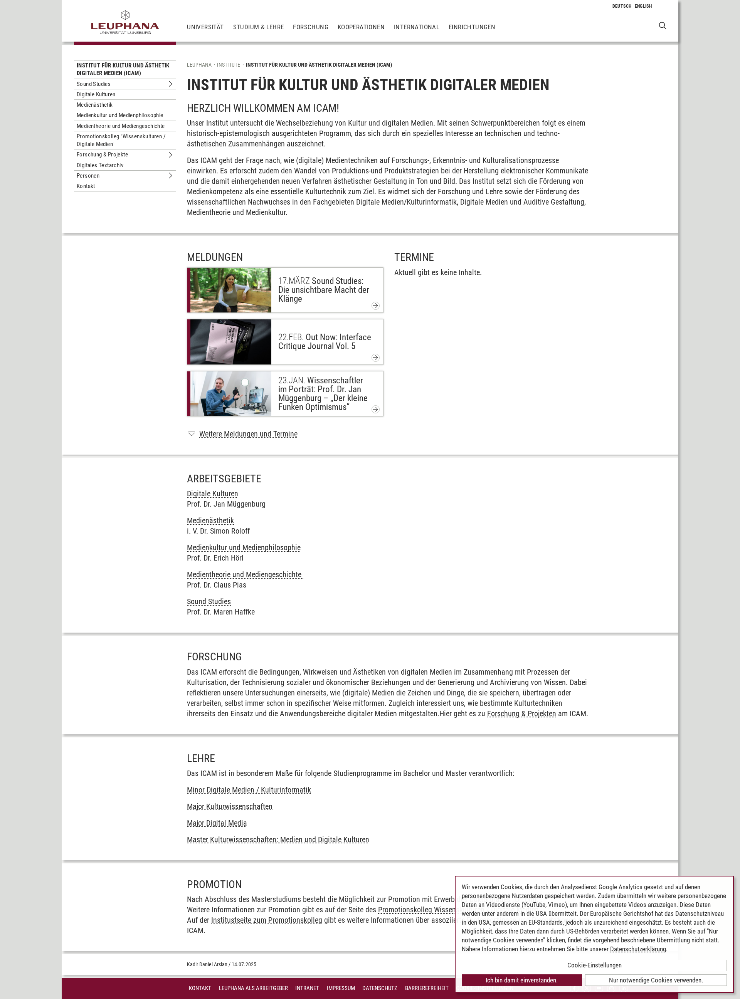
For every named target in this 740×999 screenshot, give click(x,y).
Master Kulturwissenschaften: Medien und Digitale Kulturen (278, 839)
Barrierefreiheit (427, 988)
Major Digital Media (217, 823)
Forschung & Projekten (521, 713)
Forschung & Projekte (102, 154)
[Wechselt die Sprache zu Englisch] (643, 6)
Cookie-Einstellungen (594, 965)
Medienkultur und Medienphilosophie (120, 115)
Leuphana (199, 65)
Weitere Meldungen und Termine (248, 433)
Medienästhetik (95, 104)
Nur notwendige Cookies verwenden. (656, 980)
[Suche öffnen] (663, 25)
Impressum (341, 988)
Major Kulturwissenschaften (229, 806)
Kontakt (86, 186)
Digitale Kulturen (96, 94)
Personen (88, 175)
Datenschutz (379, 988)
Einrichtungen (472, 27)
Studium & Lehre (258, 27)
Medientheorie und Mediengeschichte (121, 126)
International (416, 27)
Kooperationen (361, 27)
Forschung (310, 27)
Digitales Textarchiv (100, 165)
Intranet (307, 988)
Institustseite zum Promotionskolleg (266, 920)
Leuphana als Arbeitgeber (253, 988)
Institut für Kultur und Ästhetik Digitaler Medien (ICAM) (123, 69)
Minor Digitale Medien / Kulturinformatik (249, 789)
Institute (228, 65)
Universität (205, 27)
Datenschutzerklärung (638, 949)
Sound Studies (94, 84)
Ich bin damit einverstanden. (522, 980)
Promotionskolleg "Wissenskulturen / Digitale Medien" (121, 140)
